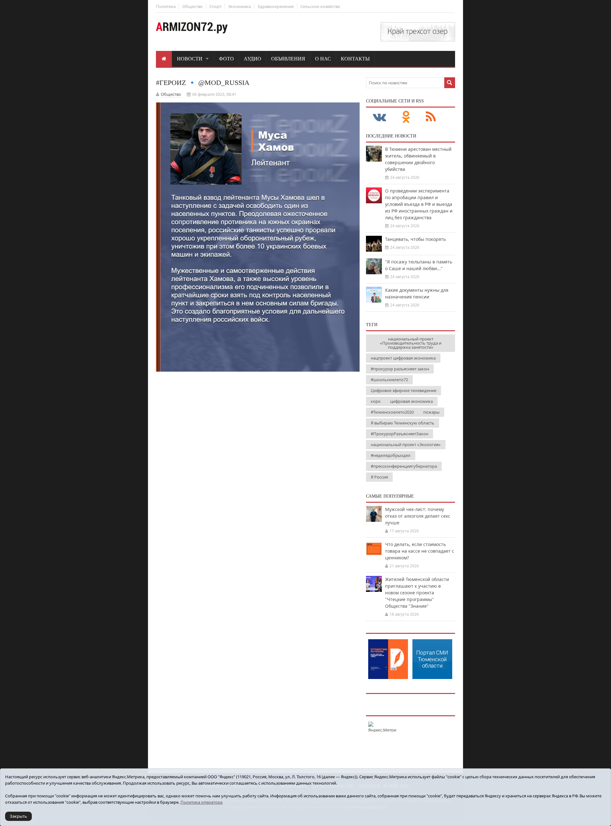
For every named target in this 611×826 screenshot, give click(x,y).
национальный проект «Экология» (406, 444)
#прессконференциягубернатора (404, 466)
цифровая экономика (411, 401)
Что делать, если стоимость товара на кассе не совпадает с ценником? (419, 551)
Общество (192, 6)
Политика (166, 6)
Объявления (288, 58)
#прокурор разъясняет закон (400, 369)
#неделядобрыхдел (391, 455)
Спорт (215, 6)
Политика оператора (201, 802)
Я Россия (379, 477)
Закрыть (18, 816)
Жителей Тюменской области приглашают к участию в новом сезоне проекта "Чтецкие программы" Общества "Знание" (417, 592)
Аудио (252, 58)
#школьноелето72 (389, 379)
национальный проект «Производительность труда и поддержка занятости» (410, 343)
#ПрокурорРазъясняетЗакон (399, 434)
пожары (431, 412)
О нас (323, 58)
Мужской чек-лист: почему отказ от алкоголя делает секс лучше (417, 516)
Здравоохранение (275, 6)
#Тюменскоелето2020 (392, 412)
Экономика (239, 6)
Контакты (355, 58)
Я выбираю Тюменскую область (402, 423)
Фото (226, 58)
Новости (189, 58)
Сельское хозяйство (320, 6)
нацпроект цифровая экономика (403, 358)
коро (376, 401)
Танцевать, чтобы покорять (415, 239)
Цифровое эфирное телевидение (403, 390)
